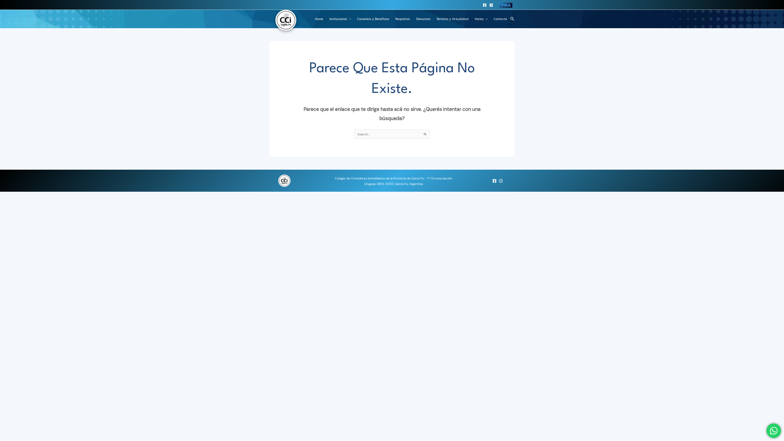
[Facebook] (485, 5)
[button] (349, 19)
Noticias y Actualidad (453, 19)
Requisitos (402, 19)
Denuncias (423, 19)
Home (319, 19)
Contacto (500, 19)
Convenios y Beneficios (373, 19)
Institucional (338, 19)
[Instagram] (491, 5)
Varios (479, 19)
